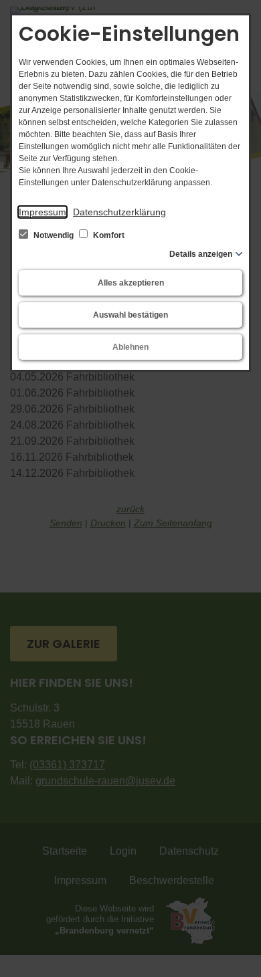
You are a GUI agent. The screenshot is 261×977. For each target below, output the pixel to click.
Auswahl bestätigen (130, 315)
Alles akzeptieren (131, 283)
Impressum (42, 212)
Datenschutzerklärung (119, 212)
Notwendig (53, 235)
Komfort (107, 235)
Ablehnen (130, 347)
